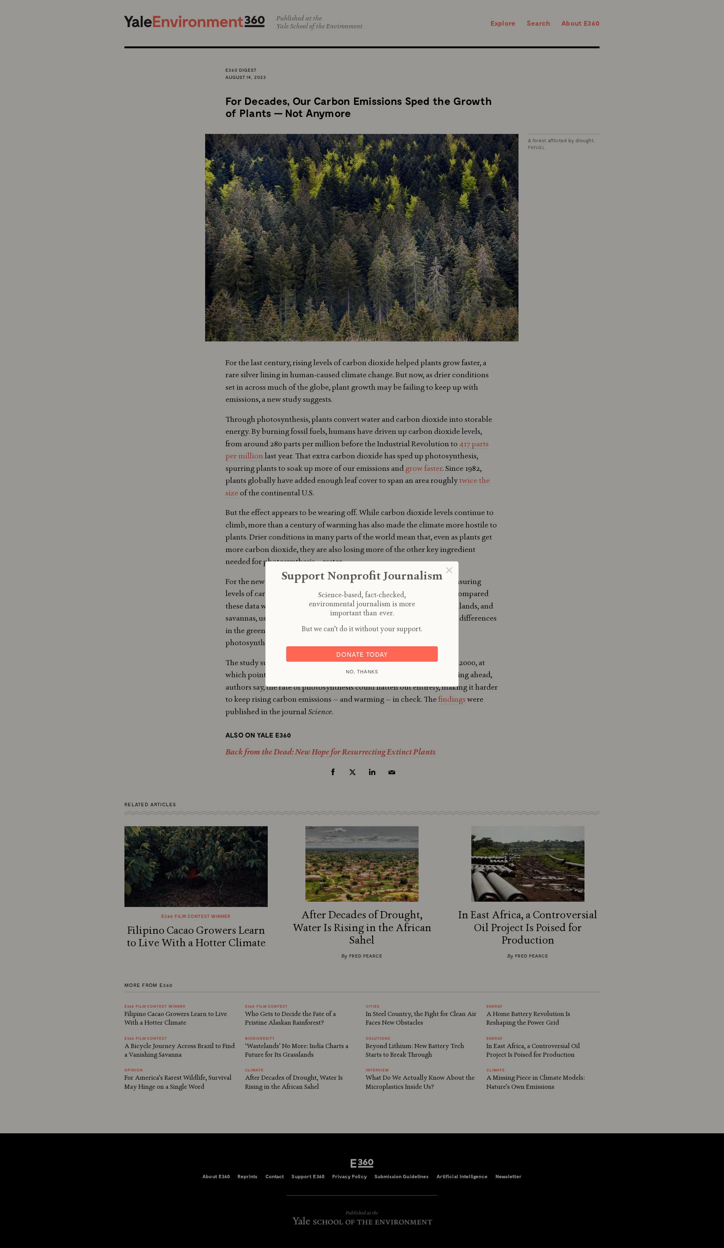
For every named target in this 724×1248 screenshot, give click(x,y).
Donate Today (362, 654)
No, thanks (362, 672)
